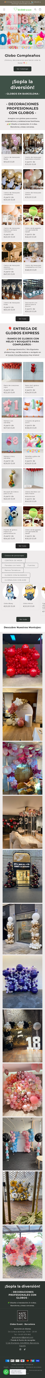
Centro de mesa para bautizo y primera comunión (12, 230)
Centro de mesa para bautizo (33, 193)
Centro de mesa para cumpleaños (12, 193)
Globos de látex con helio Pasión (32, 492)
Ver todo (22, 319)
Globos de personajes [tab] (14, 556)
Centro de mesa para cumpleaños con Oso (33, 266)
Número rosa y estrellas (9, 457)
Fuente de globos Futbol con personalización (10, 531)
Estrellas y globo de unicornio (32, 457)
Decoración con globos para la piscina (31, 304)
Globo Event (20, 1364)
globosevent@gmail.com (22, 1337)
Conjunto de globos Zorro (32, 421)
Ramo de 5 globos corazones (32, 386)
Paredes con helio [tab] (13, 565)
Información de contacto (33, 1367)
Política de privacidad (17, 1367)
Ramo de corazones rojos (11, 386)
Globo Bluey (8, 603)
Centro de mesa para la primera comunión (33, 158)
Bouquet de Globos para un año (11, 492)
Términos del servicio (35, 1370)
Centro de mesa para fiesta (12, 158)
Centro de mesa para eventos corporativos (12, 267)
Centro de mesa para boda (12, 303)
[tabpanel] (23, 602)
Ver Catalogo (22, 69)
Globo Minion (28, 603)
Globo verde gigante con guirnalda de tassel (33, 230)
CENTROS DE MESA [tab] (13, 560)
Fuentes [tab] (31, 565)
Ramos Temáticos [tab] (12, 570)
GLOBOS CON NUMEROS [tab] (16, 575)
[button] (4, 9)
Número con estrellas (8, 421)
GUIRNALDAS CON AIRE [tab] (15, 580)
